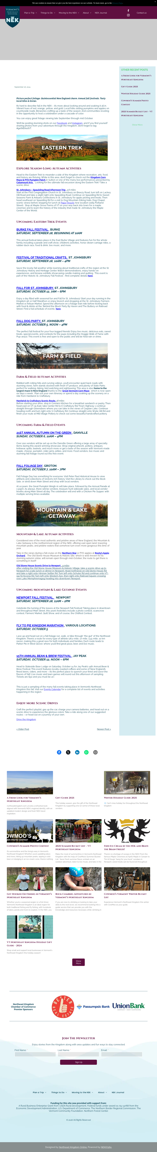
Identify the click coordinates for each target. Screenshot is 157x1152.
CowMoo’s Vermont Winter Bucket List (125, 896)
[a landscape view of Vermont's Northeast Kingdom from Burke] (30, 782)
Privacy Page (117, 3)
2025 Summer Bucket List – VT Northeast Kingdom (73, 847)
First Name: (20, 1050)
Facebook (62, 123)
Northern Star (69, 553)
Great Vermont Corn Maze (75, 390)
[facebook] (128, 11)
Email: (104, 1050)
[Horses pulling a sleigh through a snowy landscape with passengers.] (127, 879)
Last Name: (64, 1050)
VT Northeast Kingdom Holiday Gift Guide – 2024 (29, 944)
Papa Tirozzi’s (67, 202)
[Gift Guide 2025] (78, 782)
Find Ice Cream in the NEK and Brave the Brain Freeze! (126, 847)
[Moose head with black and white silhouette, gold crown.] (127, 831)
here (90, 275)
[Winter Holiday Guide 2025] (127, 782)
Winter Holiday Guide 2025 (135, 93)
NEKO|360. (106, 1147)
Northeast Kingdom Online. (73, 1147)
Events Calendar (52, 689)
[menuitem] (30, 13)
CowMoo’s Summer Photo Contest (28, 846)
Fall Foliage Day (29, 466)
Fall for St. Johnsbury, (35, 288)
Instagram (77, 123)
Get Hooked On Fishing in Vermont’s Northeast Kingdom (29, 896)
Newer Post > (104, 729)
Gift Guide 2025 (129, 86)
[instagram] (128, 15)
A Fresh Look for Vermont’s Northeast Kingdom (24, 799)
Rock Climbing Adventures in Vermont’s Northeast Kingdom (74, 896)
